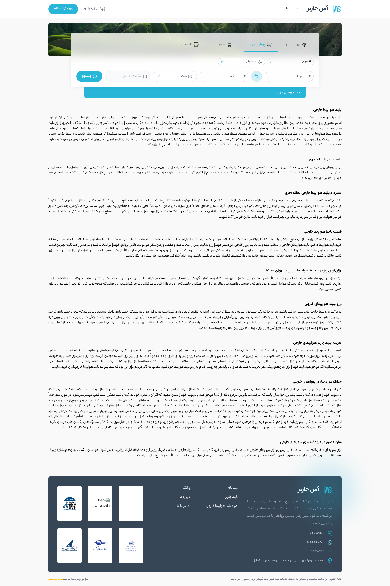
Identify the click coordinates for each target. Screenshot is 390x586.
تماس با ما (183, 506)
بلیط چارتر (232, 497)
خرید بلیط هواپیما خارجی (222, 506)
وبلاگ (186, 488)
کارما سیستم (55, 579)
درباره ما (185, 497)
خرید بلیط (292, 9)
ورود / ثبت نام (63, 9)
